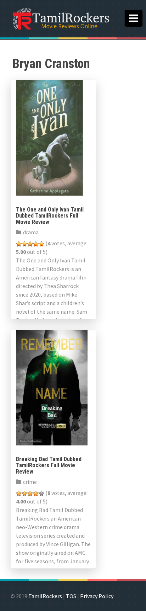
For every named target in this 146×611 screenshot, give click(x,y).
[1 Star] (19, 244)
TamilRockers (45, 596)
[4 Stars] (36, 244)
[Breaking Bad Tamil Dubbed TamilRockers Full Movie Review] (52, 386)
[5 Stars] (41, 244)
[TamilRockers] (60, 17)
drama (31, 232)
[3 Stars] (30, 244)
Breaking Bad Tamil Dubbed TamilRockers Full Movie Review (49, 465)
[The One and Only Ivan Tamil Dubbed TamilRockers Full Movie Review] (49, 137)
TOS (71, 596)
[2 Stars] (24, 244)
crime (30, 481)
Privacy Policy (96, 596)
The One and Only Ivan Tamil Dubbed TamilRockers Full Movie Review (50, 215)
